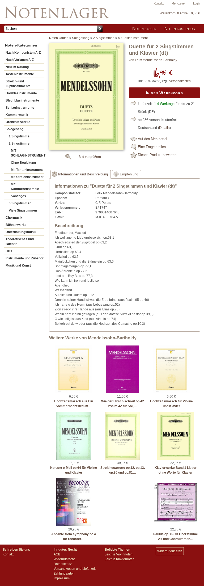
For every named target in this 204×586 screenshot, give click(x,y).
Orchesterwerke (18, 122)
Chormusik (14, 218)
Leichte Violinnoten (119, 554)
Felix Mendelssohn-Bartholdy (156, 60)
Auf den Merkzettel (152, 139)
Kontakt (159, 3)
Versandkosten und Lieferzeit (75, 569)
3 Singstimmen (20, 203)
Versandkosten (180, 81)
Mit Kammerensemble (25, 186)
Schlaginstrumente (20, 107)
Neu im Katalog (17, 67)
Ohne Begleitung (23, 163)
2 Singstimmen (20, 143)
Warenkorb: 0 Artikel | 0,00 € (180, 13)
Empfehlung (129, 174)
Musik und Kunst (18, 265)
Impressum (62, 578)
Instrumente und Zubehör (25, 258)
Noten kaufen (144, 28)
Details (164, 128)
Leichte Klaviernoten (119, 559)
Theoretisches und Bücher (20, 241)
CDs (9, 251)
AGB (57, 554)
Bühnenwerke (16, 225)
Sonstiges (18, 196)
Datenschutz (63, 564)
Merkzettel (178, 3)
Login (196, 3)
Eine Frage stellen (152, 147)
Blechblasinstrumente (22, 100)
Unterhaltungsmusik (21, 232)
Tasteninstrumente (20, 74)
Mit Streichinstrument (27, 177)
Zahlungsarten (64, 573)
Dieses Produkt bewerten (157, 155)
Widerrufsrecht (64, 559)
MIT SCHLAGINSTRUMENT (27, 153)
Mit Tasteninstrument (27, 170)
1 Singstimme (19, 136)
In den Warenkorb (164, 93)
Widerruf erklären (169, 551)
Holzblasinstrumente (21, 93)
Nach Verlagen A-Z (20, 60)
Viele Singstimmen (23, 210)
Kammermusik (17, 115)
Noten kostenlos (179, 28)
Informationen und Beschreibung (83, 174)
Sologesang (14, 129)
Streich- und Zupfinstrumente (18, 83)
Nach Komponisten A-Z (23, 52)
